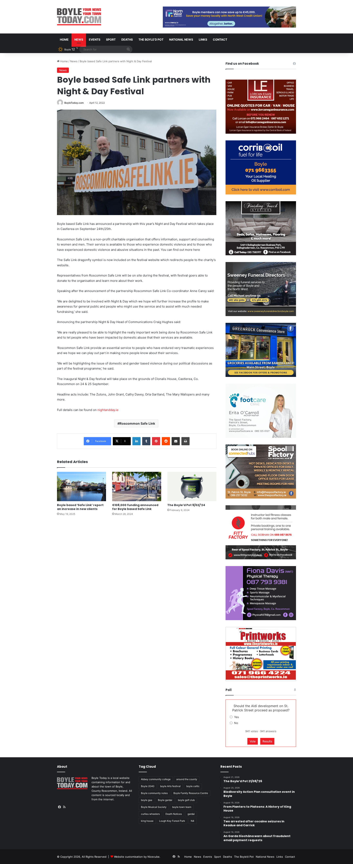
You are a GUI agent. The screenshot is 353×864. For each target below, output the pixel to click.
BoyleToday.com (74, 102)
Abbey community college (156, 779)
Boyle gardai (165, 800)
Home (64, 39)
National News (181, 39)
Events (94, 39)
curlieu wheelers (150, 813)
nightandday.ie (107, 410)
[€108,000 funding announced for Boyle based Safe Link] (136, 486)
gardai (191, 813)
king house (147, 820)
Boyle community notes (154, 793)
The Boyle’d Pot (151, 39)
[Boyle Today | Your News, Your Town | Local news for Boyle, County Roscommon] (79, 16)
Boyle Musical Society (153, 806)
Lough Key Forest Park (172, 820)
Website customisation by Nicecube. (137, 856)
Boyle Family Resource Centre (190, 793)
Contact (220, 39)
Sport (111, 39)
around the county (186, 779)
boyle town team (181, 806)
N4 (192, 820)
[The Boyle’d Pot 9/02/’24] (191, 486)
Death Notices (173, 813)
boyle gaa (146, 800)
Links (203, 39)
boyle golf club (186, 800)
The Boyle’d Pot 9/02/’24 (186, 505)
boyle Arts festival (170, 786)
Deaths (127, 39)
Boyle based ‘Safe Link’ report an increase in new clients (80, 507)
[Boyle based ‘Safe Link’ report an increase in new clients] (81, 486)
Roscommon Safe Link (137, 423)
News (78, 39)
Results (267, 741)
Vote (253, 741)
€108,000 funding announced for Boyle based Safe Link (135, 507)
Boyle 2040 (147, 786)
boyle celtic (193, 786)
